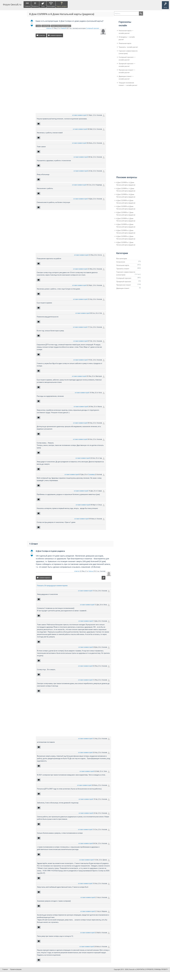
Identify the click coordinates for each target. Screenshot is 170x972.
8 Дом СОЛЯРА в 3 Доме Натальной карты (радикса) (125, 232)
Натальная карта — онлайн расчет (126, 32)
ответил (77, 571)
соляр (38, 26)
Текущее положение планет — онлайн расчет (128, 84)
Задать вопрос (61, 6)
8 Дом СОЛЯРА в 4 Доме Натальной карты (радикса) (125, 226)
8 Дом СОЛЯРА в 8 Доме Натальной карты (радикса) (125, 208)
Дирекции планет (122, 288)
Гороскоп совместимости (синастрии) (128, 52)
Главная (27, 6)
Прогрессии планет (123, 285)
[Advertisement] (71, 59)
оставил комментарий (79, 115)
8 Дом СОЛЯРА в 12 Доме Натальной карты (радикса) (125, 184)
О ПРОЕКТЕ (149, 969)
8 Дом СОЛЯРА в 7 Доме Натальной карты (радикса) (125, 214)
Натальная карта (122, 265)
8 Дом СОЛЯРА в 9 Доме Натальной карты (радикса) (125, 202)
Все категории (121, 258)
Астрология (120, 262)
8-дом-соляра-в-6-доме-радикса (61, 26)
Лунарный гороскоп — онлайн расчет (127, 65)
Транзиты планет (122, 269)
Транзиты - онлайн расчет (128, 47)
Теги (43, 6)
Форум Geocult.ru (12, 4)
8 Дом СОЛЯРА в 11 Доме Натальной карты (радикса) (125, 190)
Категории (51, 6)
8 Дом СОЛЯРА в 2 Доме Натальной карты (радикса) (125, 238)
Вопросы (35, 6)
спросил (49, 28)
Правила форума (16, 969)
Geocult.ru (132, 969)
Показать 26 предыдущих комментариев (52, 585)
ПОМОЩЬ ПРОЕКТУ (161, 969)
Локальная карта (125, 43)
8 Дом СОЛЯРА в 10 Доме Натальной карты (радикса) (125, 196)
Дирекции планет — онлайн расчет (126, 77)
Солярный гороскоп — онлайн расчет (127, 58)
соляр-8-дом (45, 26)
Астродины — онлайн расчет (127, 38)
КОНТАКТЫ (140, 969)
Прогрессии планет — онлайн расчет (127, 71)
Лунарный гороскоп (123, 281)
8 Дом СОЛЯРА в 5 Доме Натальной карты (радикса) (125, 220)
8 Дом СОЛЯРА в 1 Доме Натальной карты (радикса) (125, 244)
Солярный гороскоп (92, 28)
